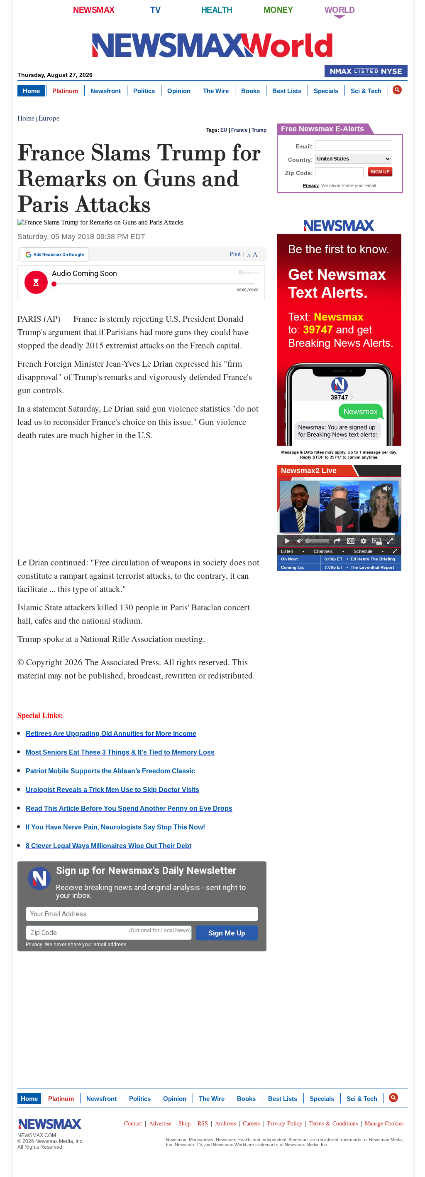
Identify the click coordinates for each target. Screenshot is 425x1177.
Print (235, 254)
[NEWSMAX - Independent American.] (212, 44)
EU (223, 130)
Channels (323, 551)
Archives (225, 1123)
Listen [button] (287, 551)
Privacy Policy (284, 1123)
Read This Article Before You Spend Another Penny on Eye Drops (129, 808)
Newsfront (105, 90)
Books (250, 90)
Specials (326, 90)
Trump (259, 130)
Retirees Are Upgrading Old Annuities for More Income (111, 733)
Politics (144, 90)
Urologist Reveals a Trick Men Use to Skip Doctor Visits (112, 789)
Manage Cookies (384, 1123)
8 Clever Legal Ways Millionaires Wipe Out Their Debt (108, 845)
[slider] (318, 541)
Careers (251, 1123)
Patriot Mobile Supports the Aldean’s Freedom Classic (110, 771)
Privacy (34, 945)
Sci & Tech (366, 90)
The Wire (216, 90)
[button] (397, 89)
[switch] (300, 541)
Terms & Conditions (333, 1123)
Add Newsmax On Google (59, 254)
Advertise (160, 1123)
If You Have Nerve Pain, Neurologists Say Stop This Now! (115, 827)
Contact (133, 1123)
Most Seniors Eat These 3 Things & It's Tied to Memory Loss (120, 752)
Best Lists (286, 90)
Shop (184, 1123)
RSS (203, 1123)
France (239, 130)
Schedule (363, 551)
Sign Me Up (226, 933)
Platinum (65, 90)
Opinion (179, 90)
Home (31, 90)
